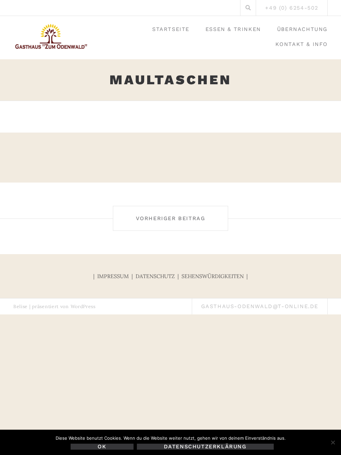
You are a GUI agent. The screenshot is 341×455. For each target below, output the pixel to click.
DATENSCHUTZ (155, 276)
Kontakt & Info (301, 44)
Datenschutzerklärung (205, 447)
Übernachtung (302, 29)
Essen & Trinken (233, 29)
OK (102, 447)
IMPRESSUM (113, 276)
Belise (20, 306)
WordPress (83, 306)
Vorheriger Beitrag (170, 218)
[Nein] (332, 442)
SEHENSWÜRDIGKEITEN (213, 276)
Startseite (170, 29)
